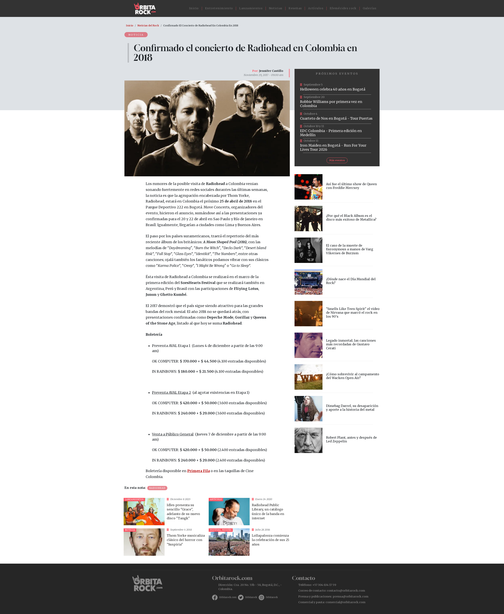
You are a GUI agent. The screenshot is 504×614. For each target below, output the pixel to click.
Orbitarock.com (227, 597)
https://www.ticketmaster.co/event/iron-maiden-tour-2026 (337, 145)
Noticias (275, 8)
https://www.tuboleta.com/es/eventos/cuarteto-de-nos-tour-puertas (337, 116)
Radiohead (157, 488)
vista (164, 511)
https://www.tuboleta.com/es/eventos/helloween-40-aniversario (337, 87)
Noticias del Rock (148, 25)
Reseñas (295, 8)
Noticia (136, 34)
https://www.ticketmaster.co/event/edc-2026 (337, 131)
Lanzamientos (251, 8)
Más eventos (337, 160)
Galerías (369, 8)
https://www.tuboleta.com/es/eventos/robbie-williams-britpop (337, 102)
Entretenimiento (219, 8)
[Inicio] (146, 8)
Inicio (194, 8)
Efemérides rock (343, 8)
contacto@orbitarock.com (346, 590)
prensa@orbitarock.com (350, 596)
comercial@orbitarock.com (345, 602)
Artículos (315, 8)
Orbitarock (251, 597)
